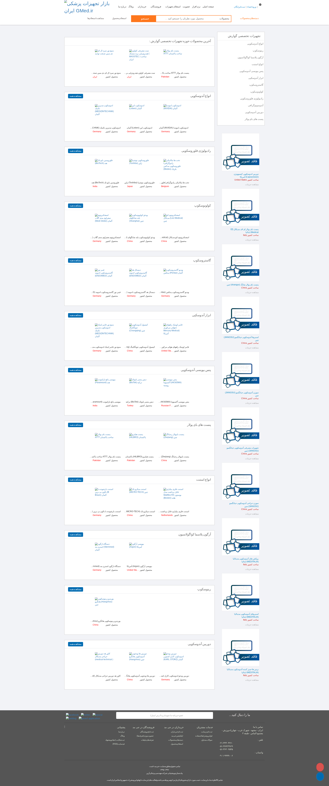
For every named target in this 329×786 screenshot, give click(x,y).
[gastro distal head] (139, 279)
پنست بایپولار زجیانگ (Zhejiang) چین (173, 456)
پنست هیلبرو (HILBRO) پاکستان (139, 456)
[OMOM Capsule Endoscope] (139, 333)
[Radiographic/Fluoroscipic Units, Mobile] (139, 169)
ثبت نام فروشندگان (147, 732)
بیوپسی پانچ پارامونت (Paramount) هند (104, 402)
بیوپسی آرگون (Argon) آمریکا (139, 566)
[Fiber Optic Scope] (173, 333)
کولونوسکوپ (256, 91)
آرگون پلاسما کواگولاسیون (250, 57)
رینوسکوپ (258, 50)
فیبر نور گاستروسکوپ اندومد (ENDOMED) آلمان (99, 292)
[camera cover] (105, 662)
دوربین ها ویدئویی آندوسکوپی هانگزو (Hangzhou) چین (132, 676)
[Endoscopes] (105, 114)
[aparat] (97, 714)
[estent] (139, 498)
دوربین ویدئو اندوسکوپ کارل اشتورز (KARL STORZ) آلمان (163, 676)
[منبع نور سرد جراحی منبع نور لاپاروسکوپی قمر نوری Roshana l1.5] (105, 59)
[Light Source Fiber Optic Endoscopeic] (105, 333)
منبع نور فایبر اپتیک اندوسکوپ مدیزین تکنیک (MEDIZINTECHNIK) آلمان (90, 347)
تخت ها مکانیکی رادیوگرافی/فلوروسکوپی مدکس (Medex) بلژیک (161, 182)
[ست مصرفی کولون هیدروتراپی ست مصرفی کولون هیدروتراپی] (139, 59)
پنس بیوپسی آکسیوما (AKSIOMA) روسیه (171, 402)
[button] (320, 776)
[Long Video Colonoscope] (139, 224)
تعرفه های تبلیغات (147, 740)
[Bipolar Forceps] (173, 443)
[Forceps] (139, 553)
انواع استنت (257, 64)
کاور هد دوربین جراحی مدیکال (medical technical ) (99, 676)
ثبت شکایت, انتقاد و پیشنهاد (115, 740)
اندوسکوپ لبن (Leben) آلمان (139, 128)
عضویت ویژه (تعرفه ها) (145, 736)
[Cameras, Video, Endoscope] (139, 662)
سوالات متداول (206, 740)
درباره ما (122, 6)
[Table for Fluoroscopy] (173, 169)
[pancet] (139, 443)
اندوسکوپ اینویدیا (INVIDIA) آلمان (173, 128)
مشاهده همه (76, 96)
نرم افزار (196, 6)
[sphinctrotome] (173, 224)
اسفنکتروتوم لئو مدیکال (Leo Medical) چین (170, 237)
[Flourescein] (105, 169)
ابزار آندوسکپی (255, 78)
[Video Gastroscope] (173, 279)
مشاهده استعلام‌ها (95, 18)
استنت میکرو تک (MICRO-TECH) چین (138, 511)
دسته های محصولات (175, 740)
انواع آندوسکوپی (255, 43)
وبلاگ (130, 6)
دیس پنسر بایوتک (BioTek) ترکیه (139, 402)
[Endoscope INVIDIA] (173, 114)
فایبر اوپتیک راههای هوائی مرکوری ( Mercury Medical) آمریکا (163, 347)
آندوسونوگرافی (255, 105)
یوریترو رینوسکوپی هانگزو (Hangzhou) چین (101, 621)
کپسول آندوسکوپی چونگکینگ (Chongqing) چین (134, 347)
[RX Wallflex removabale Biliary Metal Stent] (173, 498)
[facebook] (72, 714)
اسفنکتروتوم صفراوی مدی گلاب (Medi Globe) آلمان (98, 237)
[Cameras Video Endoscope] (173, 662)
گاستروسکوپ (256, 85)
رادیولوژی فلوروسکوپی (251, 98)
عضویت (186, 6)
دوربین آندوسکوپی (254, 112)
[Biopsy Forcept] (173, 388)
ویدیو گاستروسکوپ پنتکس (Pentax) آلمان (171, 292)
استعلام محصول (119, 18)
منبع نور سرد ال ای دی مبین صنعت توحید (103, 73)
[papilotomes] (105, 224)
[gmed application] (89, 718)
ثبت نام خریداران (177, 732)
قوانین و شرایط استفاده (203, 736)
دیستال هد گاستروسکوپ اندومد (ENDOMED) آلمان (132, 292)
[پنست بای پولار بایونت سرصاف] (173, 59)
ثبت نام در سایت (206, 732)
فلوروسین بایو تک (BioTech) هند (105, 182)
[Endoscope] (139, 114)
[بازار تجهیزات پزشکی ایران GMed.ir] (89, 7)
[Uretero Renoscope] (105, 607)
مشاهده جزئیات (252, 184)
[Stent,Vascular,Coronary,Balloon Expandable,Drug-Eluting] (105, 498)
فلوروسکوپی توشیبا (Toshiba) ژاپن (139, 182)
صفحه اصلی (208, 6)
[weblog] (71, 718)
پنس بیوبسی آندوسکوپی (251, 71)
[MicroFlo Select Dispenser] (139, 388)
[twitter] (85, 714)
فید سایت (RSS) (119, 744)
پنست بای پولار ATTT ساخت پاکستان (173, 73)
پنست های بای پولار (254, 119)
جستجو (144, 18)
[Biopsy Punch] (105, 388)
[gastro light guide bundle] (105, 279)
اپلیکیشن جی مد (177, 736)
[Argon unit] (105, 553)
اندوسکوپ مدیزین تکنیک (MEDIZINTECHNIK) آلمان (98, 128)
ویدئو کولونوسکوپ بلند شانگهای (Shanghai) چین (134, 237)
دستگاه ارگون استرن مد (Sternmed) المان (102, 566)
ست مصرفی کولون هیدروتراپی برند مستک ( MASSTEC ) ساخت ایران (125, 73)
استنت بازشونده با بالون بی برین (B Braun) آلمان (100, 511)
